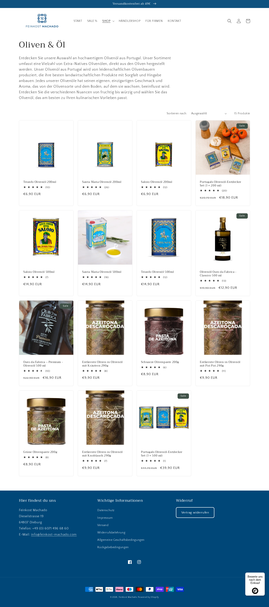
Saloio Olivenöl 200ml (156, 182)
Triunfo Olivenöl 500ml (157, 272)
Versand (102, 525)
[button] (108, 21)
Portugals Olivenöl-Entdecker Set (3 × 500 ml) (161, 454)
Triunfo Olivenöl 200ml (39, 182)
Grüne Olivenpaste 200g (40, 452)
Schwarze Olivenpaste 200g (160, 362)
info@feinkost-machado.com (54, 534)
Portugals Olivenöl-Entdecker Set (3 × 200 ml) (220, 183)
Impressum (105, 518)
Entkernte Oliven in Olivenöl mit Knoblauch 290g (102, 454)
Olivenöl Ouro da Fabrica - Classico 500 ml (218, 273)
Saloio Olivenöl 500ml (39, 272)
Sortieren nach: (177, 113)
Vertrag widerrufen (195, 512)
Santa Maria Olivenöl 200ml (101, 182)
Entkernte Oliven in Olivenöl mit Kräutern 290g (102, 364)
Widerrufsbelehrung (111, 532)
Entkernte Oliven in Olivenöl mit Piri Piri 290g (220, 364)
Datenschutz (106, 510)
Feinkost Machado (128, 597)
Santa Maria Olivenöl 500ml (101, 272)
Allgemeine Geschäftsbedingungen (121, 540)
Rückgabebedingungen (113, 547)
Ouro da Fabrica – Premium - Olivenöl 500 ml (43, 364)
